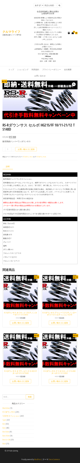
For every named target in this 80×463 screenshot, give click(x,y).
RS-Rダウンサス (28, 157)
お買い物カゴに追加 (26, 149)
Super (4, 420)
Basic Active (6, 435)
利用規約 (35, 69)
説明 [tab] (8, 166)
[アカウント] (69, 32)
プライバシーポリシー (51, 69)
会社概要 (68, 69)
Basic (4, 428)
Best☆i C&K (6, 439)
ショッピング (22, 69)
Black (4, 443)
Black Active (5, 408)
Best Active (5, 431)
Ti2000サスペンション (11, 416)
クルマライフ (11, 32)
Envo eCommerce (54, 459)
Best (3, 424)
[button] (74, 84)
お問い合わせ (40, 76)
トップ (11, 69)
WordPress (37, 459)
